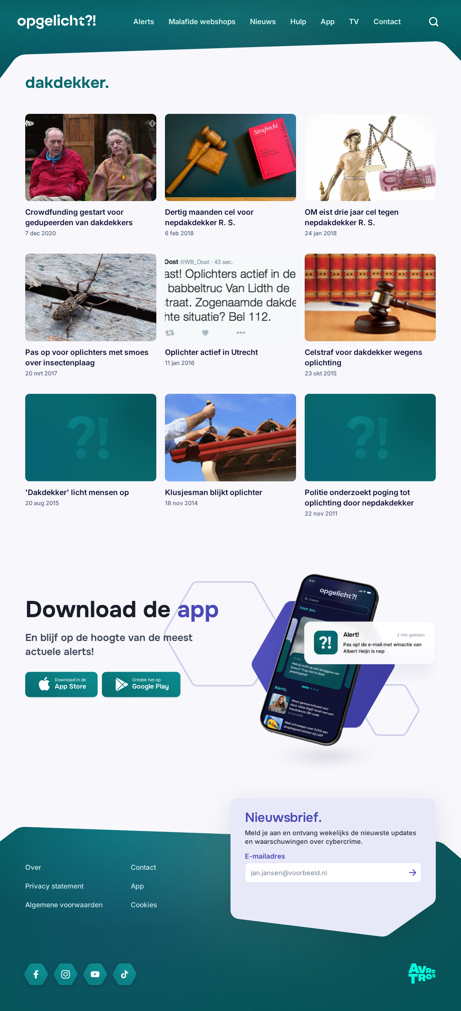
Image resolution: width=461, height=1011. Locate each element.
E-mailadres (265, 856)
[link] (56, 22)
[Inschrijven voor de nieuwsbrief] (413, 872)
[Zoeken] (434, 22)
